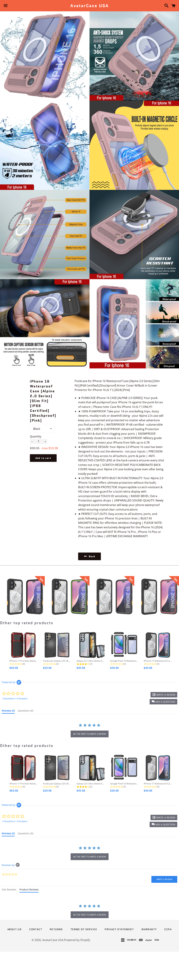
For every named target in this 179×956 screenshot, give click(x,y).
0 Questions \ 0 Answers (15, 698)
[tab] (8, 711)
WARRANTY (149, 929)
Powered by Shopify (77, 940)
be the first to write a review (89, 733)
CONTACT (35, 929)
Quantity (35, 436)
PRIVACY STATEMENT (119, 929)
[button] (163, 701)
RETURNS (56, 929)
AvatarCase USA (89, 6)
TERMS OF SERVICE (83, 929)
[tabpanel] (89, 911)
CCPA (168, 929)
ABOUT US (14, 929)
